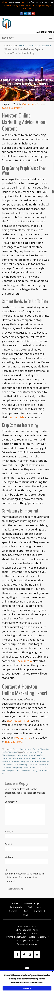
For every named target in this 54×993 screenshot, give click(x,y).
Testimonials (16, 907)
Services (13, 911)
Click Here (27, 988)
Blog (25, 911)
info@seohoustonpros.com (41, 2)
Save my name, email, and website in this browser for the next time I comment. (24, 877)
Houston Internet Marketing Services (29, 758)
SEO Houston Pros (18, 720)
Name (9, 831)
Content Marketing (40, 749)
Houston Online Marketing (13, 761)
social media (24, 661)
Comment (11, 801)
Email (8, 844)
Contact (38, 911)
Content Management (22, 749)
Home (15, 903)
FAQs (25, 914)
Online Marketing (9, 752)
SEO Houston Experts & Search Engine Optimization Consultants (6, 23)
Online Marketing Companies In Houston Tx (20, 767)
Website (9, 857)
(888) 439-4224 (14, 2)
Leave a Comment (11, 107)
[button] (27, 977)
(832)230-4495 (13, 741)
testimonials (16, 417)
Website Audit (34, 907)
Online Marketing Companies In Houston (30, 764)
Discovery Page (31, 903)
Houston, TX (22, 737)
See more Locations (27, 943)
